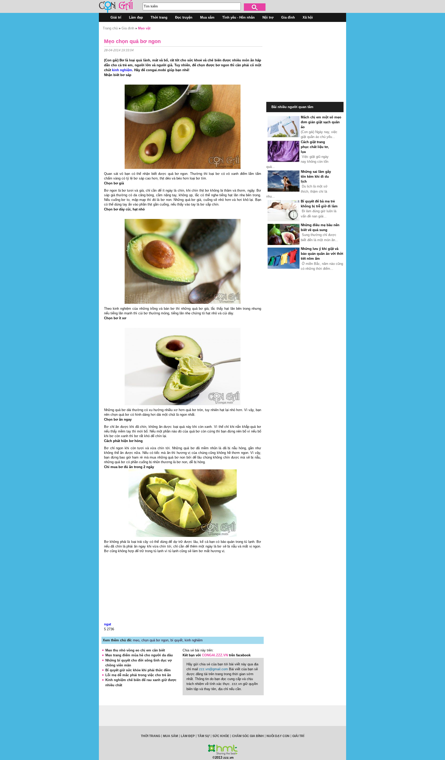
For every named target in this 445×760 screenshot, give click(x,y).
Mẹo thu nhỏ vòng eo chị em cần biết (135, 650)
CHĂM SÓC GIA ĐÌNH (248, 736)
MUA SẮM (170, 736)
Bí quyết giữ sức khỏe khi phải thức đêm (138, 670)
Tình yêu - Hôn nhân (238, 17)
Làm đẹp (136, 17)
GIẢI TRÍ (298, 736)
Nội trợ (267, 17)
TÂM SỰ (204, 736)
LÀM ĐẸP (188, 736)
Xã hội (308, 17)
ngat (107, 624)
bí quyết (176, 640)
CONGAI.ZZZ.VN (215, 655)
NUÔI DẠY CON (278, 736)
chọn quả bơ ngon (154, 640)
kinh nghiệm (122, 70)
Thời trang (159, 17)
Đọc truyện (183, 17)
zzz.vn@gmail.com (213, 669)
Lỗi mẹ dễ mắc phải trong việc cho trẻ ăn (138, 675)
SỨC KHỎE (220, 736)
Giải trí (115, 17)
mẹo (136, 640)
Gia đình (288, 17)
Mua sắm (207, 17)
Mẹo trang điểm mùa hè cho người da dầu (139, 655)
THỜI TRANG (150, 736)
